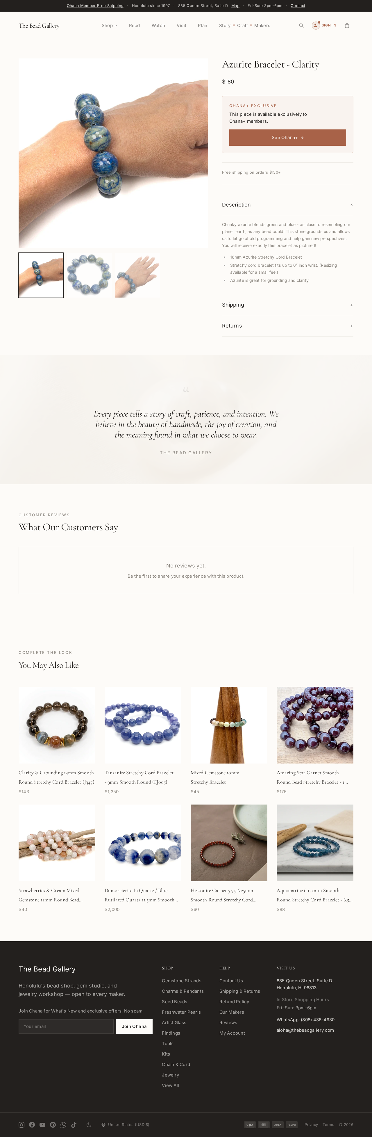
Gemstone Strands (181, 980)
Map (235, 5)
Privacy (311, 1124)
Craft (242, 25)
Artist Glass (174, 1022)
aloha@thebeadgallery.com (305, 1030)
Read (134, 25)
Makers (262, 25)
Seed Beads (174, 1001)
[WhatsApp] (63, 1125)
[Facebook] (32, 1125)
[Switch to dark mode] (89, 1125)
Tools (168, 1043)
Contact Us (231, 980)
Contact (298, 5)
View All (170, 1085)
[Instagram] (21, 1125)
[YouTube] (42, 1125)
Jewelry (170, 1075)
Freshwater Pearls (181, 1012)
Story (225, 25)
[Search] (301, 25)
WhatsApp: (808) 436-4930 (306, 1019)
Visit (181, 25)
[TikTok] (74, 1125)
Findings (171, 1033)
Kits (166, 1054)
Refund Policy (234, 1001)
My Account (232, 1033)
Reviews (228, 1022)
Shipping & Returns (239, 991)
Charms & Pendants (183, 991)
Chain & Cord (176, 1064)
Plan (203, 25)
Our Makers (231, 1012)
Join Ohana (134, 1026)
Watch (158, 25)
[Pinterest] (53, 1125)
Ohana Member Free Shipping (95, 5)
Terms (328, 1124)
